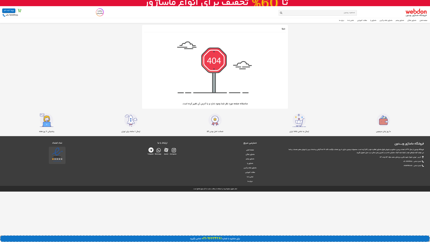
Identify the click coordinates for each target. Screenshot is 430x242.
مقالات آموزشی (250, 172)
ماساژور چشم (250, 159)
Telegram (151, 150)
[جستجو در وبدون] (281, 13)
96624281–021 (407, 161)
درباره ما (250, 181)
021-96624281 (12, 15)
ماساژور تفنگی (250, 154)
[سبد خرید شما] (20, 10)
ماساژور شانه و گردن (250, 168)
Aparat (166, 150)
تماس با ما (250, 177)
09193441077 (408, 165)
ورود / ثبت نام (9, 10)
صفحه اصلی (250, 150)
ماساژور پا (250, 163)
